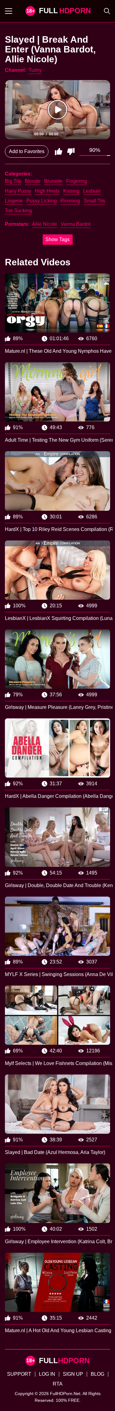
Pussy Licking (41, 200)
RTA (58, 1383)
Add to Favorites (26, 151)
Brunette (53, 181)
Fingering (76, 181)
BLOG (97, 1374)
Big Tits (13, 181)
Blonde (32, 181)
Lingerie (14, 200)
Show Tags (57, 239)
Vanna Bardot (75, 224)
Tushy (35, 70)
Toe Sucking (18, 210)
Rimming (70, 200)
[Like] (58, 151)
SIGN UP (73, 1374)
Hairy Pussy (18, 191)
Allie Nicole (44, 224)
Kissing (71, 191)
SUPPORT (19, 1374)
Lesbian (92, 191)
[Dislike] (71, 151)
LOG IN (47, 1374)
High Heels (47, 191)
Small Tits (94, 200)
